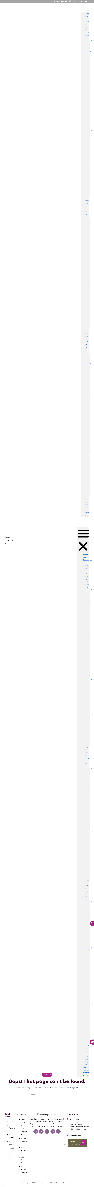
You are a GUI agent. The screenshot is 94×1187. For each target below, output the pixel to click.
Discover (86, 523)
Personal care (87, 35)
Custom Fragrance (87, 500)
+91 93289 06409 (61, 1)
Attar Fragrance (87, 26)
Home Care (86, 346)
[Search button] (63, 1094)
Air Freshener (87, 202)
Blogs (85, 526)
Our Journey (86, 519)
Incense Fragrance (87, 335)
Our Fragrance (87, 9)
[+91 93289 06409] (55, 1)
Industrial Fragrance (87, 511)
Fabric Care (87, 213)
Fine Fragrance (87, 16)
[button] (83, 540)
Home (85, 5)
